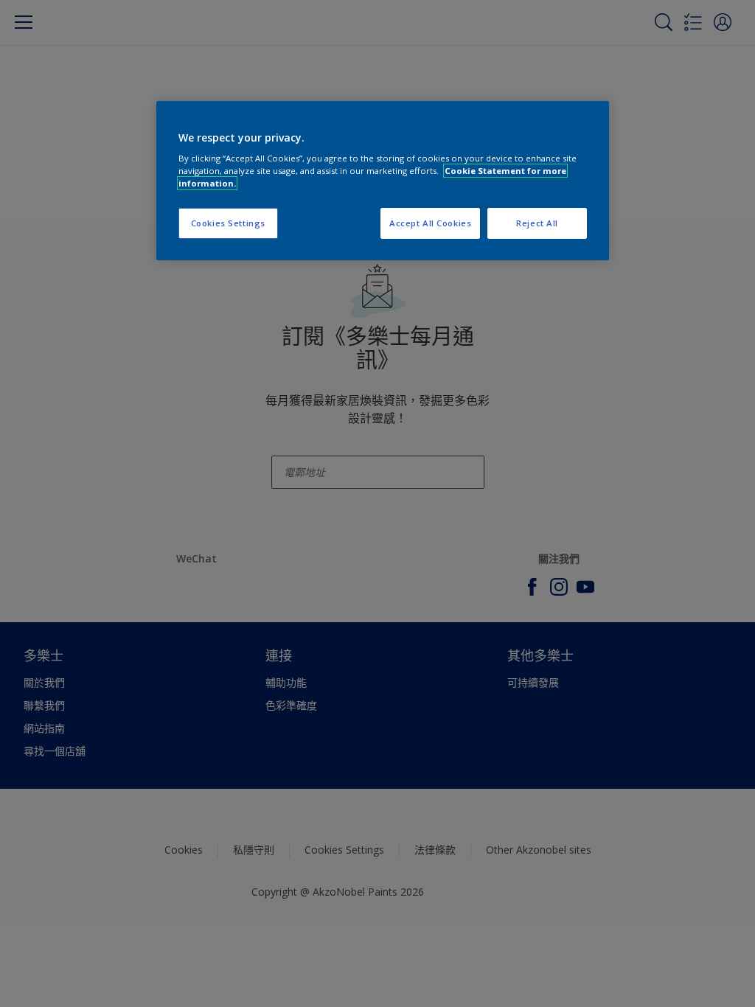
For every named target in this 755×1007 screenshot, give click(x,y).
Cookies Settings (228, 223)
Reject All (537, 223)
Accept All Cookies (430, 223)
